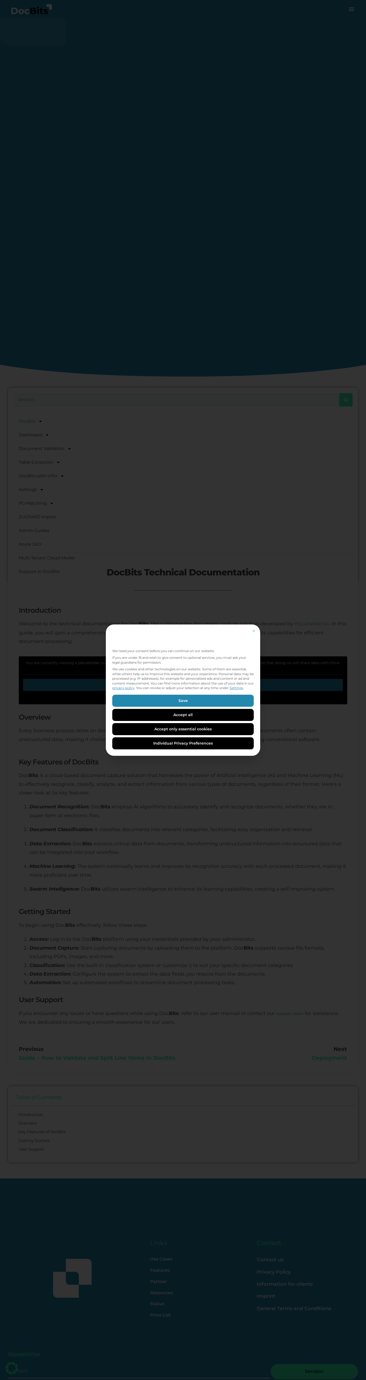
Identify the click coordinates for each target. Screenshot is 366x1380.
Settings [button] (236, 688)
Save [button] (183, 700)
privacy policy (123, 688)
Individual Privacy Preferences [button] (183, 743)
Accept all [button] (183, 714)
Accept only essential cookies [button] (183, 729)
